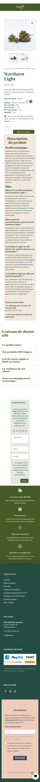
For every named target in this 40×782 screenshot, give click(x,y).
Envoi (24, 481)
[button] (32, 23)
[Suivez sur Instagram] (10, 691)
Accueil (6, 68)
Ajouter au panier (23, 132)
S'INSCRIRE (20, 758)
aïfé (9, 310)
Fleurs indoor (20, 68)
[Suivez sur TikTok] (15, 691)
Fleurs (12, 68)
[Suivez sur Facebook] (6, 691)
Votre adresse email (13, 727)
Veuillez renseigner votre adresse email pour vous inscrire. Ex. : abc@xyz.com (19, 738)
